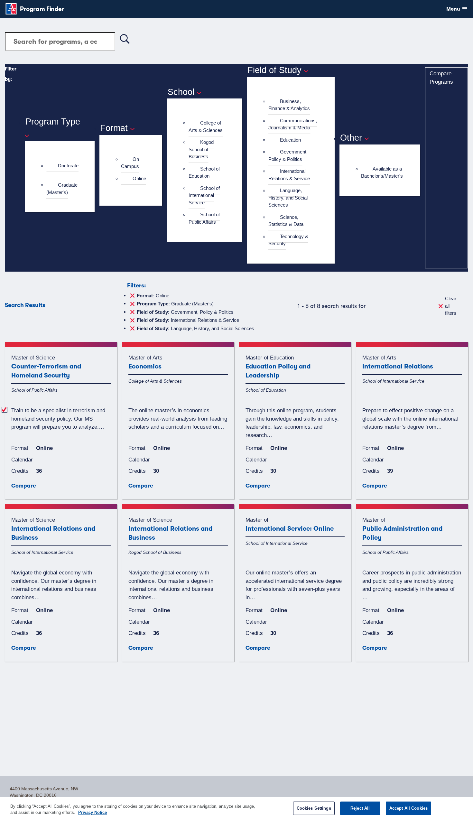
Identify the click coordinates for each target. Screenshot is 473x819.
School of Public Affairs (204, 218)
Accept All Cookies (408, 808)
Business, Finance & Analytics (289, 104)
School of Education (204, 172)
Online (139, 178)
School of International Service (204, 195)
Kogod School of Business (201, 149)
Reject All (360, 808)
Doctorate (68, 165)
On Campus (130, 162)
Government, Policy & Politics (288, 155)
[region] (236, 808)
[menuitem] (62, 169)
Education (290, 140)
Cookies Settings (314, 808)
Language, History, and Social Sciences (288, 198)
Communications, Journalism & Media (292, 124)
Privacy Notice (92, 812)
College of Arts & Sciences (206, 126)
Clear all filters (450, 306)
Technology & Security (288, 240)
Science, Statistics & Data (285, 220)
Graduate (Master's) (62, 188)
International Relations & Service (289, 174)
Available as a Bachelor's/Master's (382, 172)
